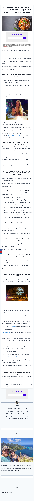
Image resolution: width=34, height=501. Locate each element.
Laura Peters (9, 14)
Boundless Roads (24, 52)
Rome (26, 278)
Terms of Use (9, 492)
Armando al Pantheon (6, 332)
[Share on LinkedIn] (1, 253)
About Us (14, 492)
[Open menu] (17, 4)
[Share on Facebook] (1, 250)
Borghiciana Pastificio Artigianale (13, 356)
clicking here (17, 470)
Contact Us (17, 487)
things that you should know (20, 176)
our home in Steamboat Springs (15, 466)
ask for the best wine (12, 326)
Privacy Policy (3, 492)
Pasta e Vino (4, 307)
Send (25, 395)
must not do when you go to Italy (14, 135)
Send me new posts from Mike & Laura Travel (13, 397)
